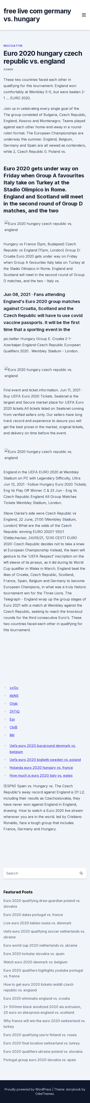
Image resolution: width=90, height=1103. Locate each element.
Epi (12, 719)
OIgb (14, 703)
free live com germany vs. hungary (37, 15)
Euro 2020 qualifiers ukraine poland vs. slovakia (43, 1051)
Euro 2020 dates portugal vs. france (33, 914)
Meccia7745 (12, 45)
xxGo (14, 688)
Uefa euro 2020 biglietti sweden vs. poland (45, 759)
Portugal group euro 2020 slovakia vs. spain (39, 1060)
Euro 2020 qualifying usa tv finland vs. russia (40, 1035)
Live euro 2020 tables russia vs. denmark (37, 923)
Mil (12, 735)
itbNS (14, 695)
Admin (8, 69)
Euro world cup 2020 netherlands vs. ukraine (40, 945)
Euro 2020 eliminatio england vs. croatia (36, 998)
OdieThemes (44, 1094)
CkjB (13, 727)
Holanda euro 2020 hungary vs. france (41, 767)
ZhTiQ (15, 711)
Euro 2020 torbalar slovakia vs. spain (33, 954)
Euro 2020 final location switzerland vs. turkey (41, 1043)
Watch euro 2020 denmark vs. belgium (35, 962)
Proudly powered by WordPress (28, 1089)
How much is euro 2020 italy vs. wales (41, 775)
